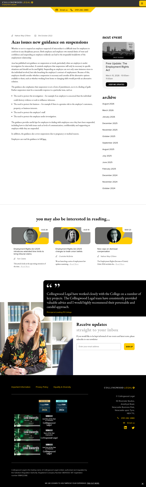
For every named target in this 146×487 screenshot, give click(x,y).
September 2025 (110, 142)
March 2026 (108, 110)
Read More (25, 266)
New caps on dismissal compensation (107, 250)
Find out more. (93, 483)
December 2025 (109, 123)
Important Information (20, 386)
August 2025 (108, 149)
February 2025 (109, 168)
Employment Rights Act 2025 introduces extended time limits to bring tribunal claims (29, 251)
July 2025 (107, 155)
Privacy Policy (42, 386)
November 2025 (109, 129)
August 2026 (108, 103)
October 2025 (108, 136)
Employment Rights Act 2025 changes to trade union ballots (69, 250)
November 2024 (109, 181)
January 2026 (108, 116)
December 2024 (109, 175)
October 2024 (108, 188)
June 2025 (107, 162)
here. (44, 139)
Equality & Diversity (62, 386)
